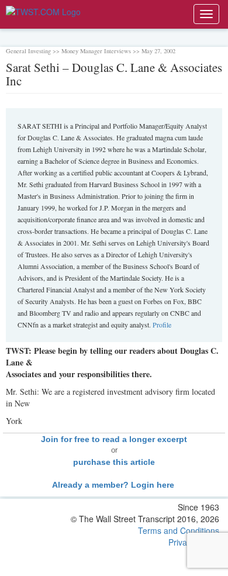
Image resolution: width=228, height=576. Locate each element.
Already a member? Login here (114, 484)
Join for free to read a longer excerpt (114, 439)
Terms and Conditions (178, 530)
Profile (162, 324)
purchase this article (114, 462)
